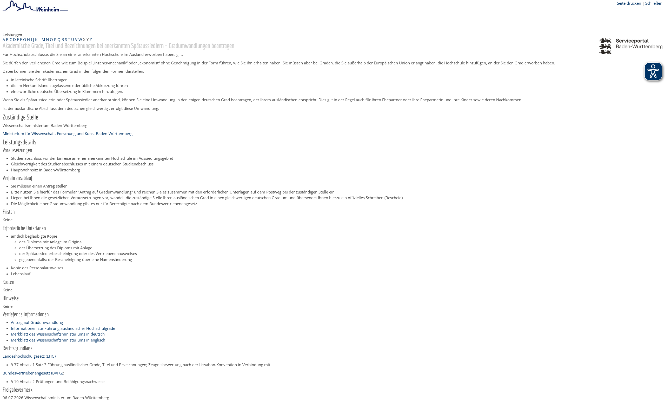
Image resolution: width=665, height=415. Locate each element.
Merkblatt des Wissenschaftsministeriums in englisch (58, 340)
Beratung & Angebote (70, 21)
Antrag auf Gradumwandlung (37, 322)
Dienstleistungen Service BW (118, 21)
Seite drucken (629, 3)
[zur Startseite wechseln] (35, 10)
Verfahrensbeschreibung (169, 21)
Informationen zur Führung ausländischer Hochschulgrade (63, 328)
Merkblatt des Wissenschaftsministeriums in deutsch (58, 334)
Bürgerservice (35, 21)
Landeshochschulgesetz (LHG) (29, 356)
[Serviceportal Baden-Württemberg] (630, 52)
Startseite (11, 21)
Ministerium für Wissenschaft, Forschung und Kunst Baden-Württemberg (67, 133)
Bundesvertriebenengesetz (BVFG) (33, 373)
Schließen (653, 3)
